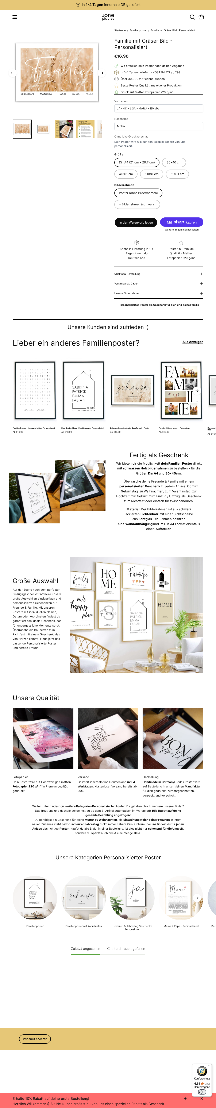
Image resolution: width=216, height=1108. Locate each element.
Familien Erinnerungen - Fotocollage (174, 428)
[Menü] (209, 1066)
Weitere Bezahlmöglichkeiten (182, 229)
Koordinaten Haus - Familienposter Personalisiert (82, 428)
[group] (108, 4)
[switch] (202, 1092)
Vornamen (121, 101)
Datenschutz (21, 1058)
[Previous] (12, 73)
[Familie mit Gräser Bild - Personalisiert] (22, 129)
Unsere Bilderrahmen (127, 293)
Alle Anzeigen (192, 342)
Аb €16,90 (18, 432)
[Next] (101, 73)
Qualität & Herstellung (127, 273)
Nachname (121, 118)
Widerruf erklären (35, 1039)
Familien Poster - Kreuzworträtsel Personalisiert (34, 428)
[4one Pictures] (108, 17)
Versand (18, 1064)
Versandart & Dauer (126, 283)
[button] (192, 17)
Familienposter (138, 30)
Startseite (120, 30)
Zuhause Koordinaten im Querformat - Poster (130, 428)
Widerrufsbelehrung (26, 1052)
